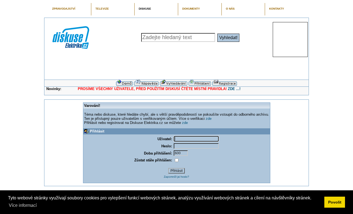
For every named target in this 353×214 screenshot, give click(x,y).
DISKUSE (145, 8)
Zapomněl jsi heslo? (176, 176)
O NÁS (230, 8)
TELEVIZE (102, 8)
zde (209, 119)
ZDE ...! (234, 89)
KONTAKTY (276, 8)
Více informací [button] (23, 205)
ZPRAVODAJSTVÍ (63, 8)
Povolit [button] (334, 202)
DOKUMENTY (191, 8)
